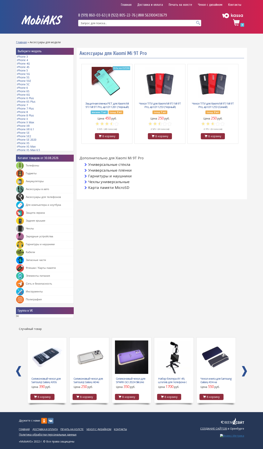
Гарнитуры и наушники (110, 175)
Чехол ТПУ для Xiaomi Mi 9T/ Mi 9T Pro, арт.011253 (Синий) (213, 104)
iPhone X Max (25, 122)
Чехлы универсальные (109, 181)
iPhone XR (23, 126)
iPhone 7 (22, 105)
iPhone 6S (23, 91)
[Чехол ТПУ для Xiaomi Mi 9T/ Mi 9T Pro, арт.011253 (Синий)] (213, 82)
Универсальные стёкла (109, 164)
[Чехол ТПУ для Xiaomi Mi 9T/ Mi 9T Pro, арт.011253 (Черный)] (160, 82)
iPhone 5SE (24, 81)
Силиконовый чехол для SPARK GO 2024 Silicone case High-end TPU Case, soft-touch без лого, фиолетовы (90, 380)
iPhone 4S (23, 67)
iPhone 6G (23, 94)
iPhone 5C (23, 84)
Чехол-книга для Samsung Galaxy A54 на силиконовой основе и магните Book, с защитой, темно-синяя (175, 380)
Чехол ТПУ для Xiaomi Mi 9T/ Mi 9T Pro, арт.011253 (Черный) (160, 104)
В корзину (108, 136)
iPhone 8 (22, 112)
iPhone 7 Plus (25, 108)
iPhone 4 (22, 60)
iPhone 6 (22, 88)
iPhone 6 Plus (25, 98)
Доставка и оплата (150, 5)
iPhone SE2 (24, 136)
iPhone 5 (22, 70)
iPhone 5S (23, 77)
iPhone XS (23, 143)
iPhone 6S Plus (26, 101)
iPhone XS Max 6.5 (28, 150)
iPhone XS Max (26, 146)
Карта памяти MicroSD (108, 187)
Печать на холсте (180, 5)
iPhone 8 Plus (25, 115)
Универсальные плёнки (110, 170)
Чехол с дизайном (210, 5)
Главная (126, 5)
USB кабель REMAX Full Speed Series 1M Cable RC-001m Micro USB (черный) (218, 380)
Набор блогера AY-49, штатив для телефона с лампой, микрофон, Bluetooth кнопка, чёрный (133, 380)
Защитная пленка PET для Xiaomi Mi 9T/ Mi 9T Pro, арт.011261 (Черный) (107, 104)
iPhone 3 (22, 56)
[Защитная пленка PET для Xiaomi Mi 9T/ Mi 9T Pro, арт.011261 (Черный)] (107, 82)
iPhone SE (23, 132)
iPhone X (22, 119)
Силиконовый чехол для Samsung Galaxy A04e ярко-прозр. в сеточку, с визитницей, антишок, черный (47, 380)
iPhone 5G (23, 74)
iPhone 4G (23, 63)
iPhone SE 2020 (26, 139)
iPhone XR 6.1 (25, 129)
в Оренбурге (222, 428)
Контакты (234, 5)
